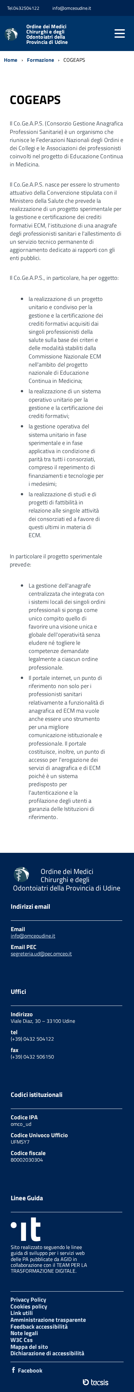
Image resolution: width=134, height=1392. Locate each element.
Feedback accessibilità (39, 1326)
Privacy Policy (28, 1299)
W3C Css (21, 1339)
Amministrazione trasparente (48, 1319)
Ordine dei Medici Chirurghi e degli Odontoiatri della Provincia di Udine (47, 34)
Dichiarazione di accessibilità (47, 1353)
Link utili (21, 1312)
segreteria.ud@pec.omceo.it (41, 953)
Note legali (24, 1333)
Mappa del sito (29, 1346)
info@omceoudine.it (33, 936)
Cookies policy (28, 1306)
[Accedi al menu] (119, 33)
